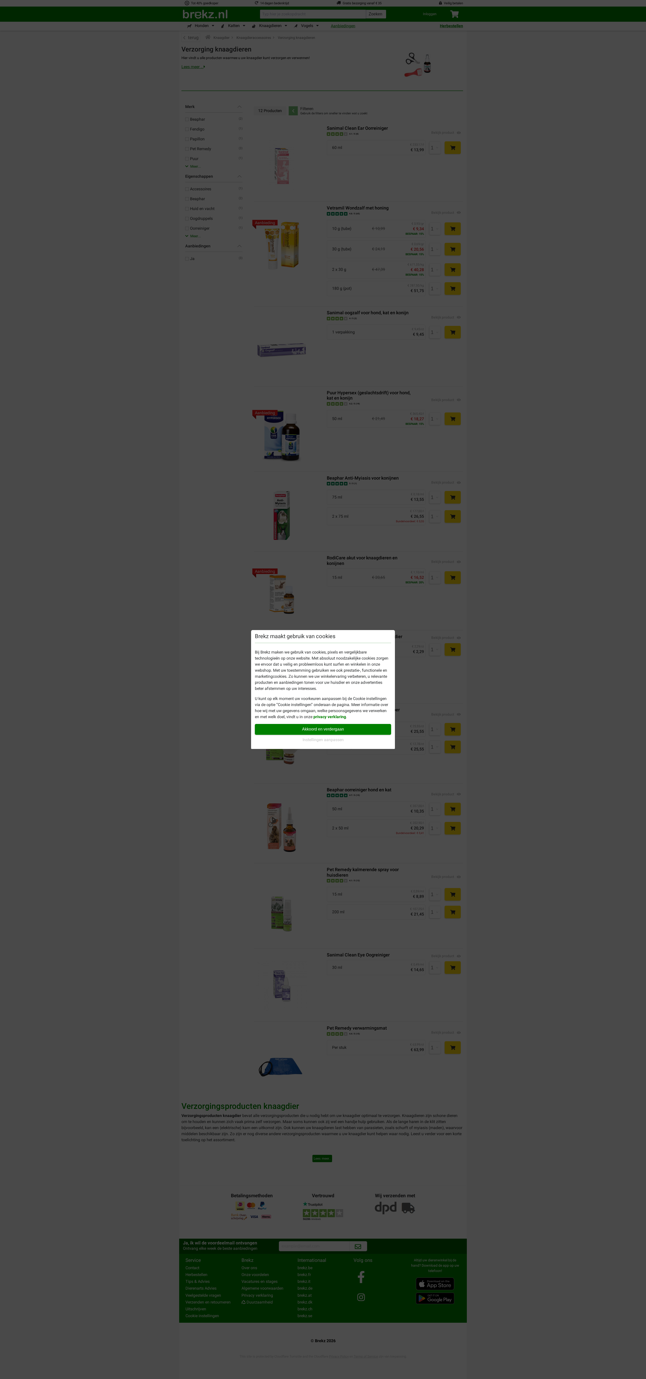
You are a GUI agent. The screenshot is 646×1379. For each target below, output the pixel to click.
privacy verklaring (329, 716)
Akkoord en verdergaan (323, 729)
